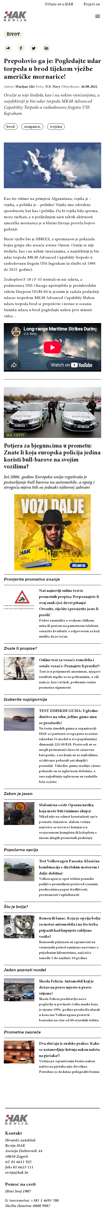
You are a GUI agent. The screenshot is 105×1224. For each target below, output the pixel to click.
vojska (56, 126)
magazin (32, 126)
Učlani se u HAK (59, 4)
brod (11, 126)
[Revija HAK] (15, 16)
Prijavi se (92, 4)
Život (13, 35)
